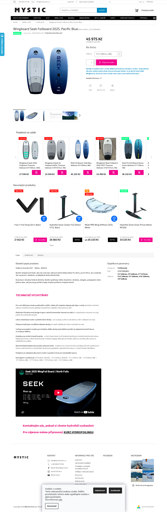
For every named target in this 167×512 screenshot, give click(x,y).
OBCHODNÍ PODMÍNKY (86, 2)
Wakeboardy (79, 481)
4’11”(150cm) (144, 276)
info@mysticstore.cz (58, 460)
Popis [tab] (18, 255)
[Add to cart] (36, 172)
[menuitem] (21, 18)
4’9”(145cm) (122, 279)
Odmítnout (100, 490)
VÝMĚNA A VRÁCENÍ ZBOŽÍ (84, 472)
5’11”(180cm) (123, 276)
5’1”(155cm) (122, 274)
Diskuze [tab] (41, 255)
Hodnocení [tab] (29, 255)
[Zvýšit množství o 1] (95, 61)
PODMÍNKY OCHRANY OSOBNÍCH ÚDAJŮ (82, 467)
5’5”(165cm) (132, 274)
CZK (140, 2)
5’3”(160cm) (133, 276)
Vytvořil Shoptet (148, 507)
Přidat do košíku (108, 62)
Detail (77, 240)
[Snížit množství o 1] (95, 63)
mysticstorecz (56, 471)
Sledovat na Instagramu (144, 485)
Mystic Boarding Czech (59, 468)
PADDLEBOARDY (81, 484)
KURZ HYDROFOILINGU (78, 432)
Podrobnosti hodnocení (53, 33)
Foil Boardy (122, 268)
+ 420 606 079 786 (57, 464)
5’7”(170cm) (142, 274)
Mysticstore (55, 475)
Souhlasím (115, 490)
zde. (60, 499)
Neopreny (78, 475)
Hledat (102, 10)
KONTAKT (71, 2)
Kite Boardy (79, 478)
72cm (52, 245)
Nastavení (51, 506)
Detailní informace (92, 78)
